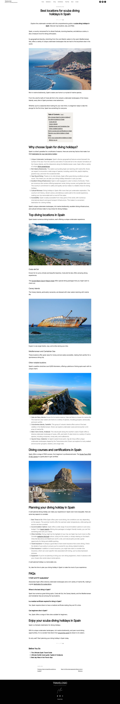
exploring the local (43, 536)
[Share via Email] (63, 20)
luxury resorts (44, 529)
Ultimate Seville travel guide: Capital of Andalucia (47, 655)
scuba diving (44, 578)
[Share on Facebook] (57, 20)
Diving (63, 6)
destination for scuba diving (42, 584)
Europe (39, 666)
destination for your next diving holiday (44, 154)
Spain (42, 666)
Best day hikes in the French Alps (41, 657)
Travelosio (8, 1)
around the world (63, 633)
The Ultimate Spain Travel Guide (41, 653)
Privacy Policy (60, 699)
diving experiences (44, 166)
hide (62, 114)
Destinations (58, 6)
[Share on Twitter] (59, 20)
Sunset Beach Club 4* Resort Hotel (43, 281)
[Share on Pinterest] (61, 20)
